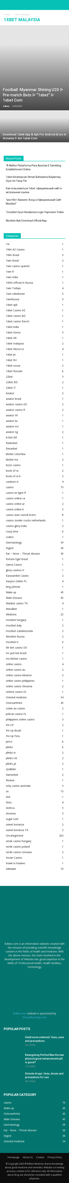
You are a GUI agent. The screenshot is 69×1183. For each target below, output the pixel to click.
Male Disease (14, 598)
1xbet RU (11, 360)
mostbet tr (12, 642)
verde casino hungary (18, 841)
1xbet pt (11, 354)
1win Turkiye (13, 288)
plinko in (11, 752)
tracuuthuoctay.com (35, 1017)
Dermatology (14, 542)
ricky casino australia (18, 785)
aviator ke (12, 421)
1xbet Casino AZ (15, 310)
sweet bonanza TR (17, 830)
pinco (9, 741)
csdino (10, 537)
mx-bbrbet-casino (16, 658)
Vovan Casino (14, 857)
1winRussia (12, 299)
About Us (28, 1157)
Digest (10, 548)
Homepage (13, 1157)
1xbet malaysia (15, 343)
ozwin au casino (15, 708)
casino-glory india (16, 526)
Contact (40, 1157)
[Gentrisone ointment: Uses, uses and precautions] (13, 1041)
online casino (14, 664)
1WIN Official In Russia (19, 282)
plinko (9, 747)
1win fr (10, 271)
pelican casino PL (16, 714)
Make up (11, 592)
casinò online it (15, 509)
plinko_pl (11, 763)
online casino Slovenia (19, 686)
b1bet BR (11, 437)
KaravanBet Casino (17, 575)
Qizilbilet (11, 769)
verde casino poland (18, 846)
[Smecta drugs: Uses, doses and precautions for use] (13, 1078)
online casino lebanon (19, 675)
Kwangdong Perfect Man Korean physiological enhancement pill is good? (44, 1058)
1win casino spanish (18, 266)
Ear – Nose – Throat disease (23, 553)
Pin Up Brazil (13, 730)
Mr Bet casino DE (16, 647)
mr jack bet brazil (16, 653)
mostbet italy (14, 625)
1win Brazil (12, 260)
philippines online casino (20, 719)
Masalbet (11, 609)
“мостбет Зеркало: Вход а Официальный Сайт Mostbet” (33, 201)
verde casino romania (19, 852)
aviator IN (12, 415)
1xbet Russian (14, 371)
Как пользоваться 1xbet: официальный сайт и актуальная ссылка (34, 190)
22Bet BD (12, 382)
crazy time (12, 531)
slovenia (11, 813)
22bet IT (11, 387)
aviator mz (12, 426)
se (7, 791)
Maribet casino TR (17, 603)
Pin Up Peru (13, 736)
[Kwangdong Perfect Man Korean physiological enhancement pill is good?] (13, 1059)
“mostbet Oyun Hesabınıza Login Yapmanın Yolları (35, 212)
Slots (9, 802)
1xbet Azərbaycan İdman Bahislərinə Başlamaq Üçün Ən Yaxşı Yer (33, 178)
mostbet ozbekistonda (19, 631)
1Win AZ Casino (15, 249)
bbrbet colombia (15, 454)
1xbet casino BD (16, 316)
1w (7, 244)
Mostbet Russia (15, 636)
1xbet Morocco (15, 349)
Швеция (11, 868)
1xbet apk (11, 304)
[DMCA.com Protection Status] (34, 986)
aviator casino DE (16, 404)
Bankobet (11, 443)
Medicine (11, 614)
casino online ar (15, 504)
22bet (9, 376)
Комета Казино (15, 863)
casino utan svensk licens (21, 515)
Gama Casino (14, 564)
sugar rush (12, 819)
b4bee (6, 106)
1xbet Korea (13, 332)
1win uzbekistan (15, 293)
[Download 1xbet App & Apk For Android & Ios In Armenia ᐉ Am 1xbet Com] (34, 129)
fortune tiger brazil (17, 559)
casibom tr (12, 481)
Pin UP (10, 725)
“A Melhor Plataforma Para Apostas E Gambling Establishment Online (33, 167)
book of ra (12, 470)
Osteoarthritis (14, 703)
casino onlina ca (15, 498)
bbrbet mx (12, 459)
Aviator (10, 393)
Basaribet (11, 448)
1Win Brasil (12, 255)
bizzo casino (13, 465)
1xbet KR (11, 338)
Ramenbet (12, 774)
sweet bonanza (15, 824)
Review (10, 780)
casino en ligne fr (16, 492)
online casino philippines (20, 680)
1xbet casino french (17, 321)
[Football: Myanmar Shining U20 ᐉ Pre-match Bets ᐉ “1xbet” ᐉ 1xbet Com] (34, 67)
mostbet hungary (16, 620)
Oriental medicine (16, 697)
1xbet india (12, 327)
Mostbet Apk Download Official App (26, 220)
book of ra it (13, 476)
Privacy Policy (55, 1157)
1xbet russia (13, 365)
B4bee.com (20, 1013)
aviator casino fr (15, 410)
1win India (12, 277)
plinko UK (11, 758)
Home (7, 14)
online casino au (15, 669)
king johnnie (13, 586)
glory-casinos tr (15, 570)
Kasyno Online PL (16, 581)
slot (8, 797)
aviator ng (12, 432)
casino (10, 487)
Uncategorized (14, 835)
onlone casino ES (16, 692)
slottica (10, 808)
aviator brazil (13, 398)
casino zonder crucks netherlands (26, 520)
